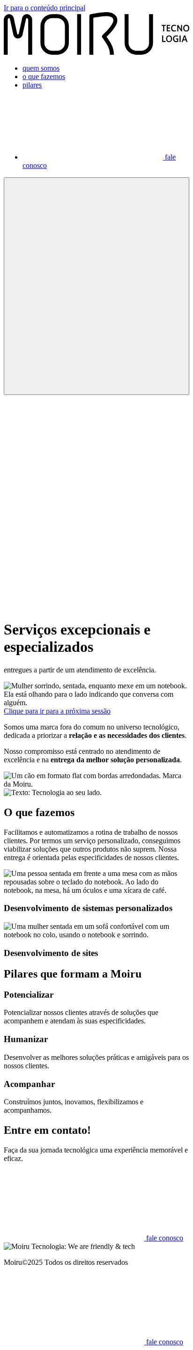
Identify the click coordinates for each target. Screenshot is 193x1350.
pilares (32, 85)
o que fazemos (43, 76)
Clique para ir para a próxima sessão (57, 711)
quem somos (40, 68)
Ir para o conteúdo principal (44, 8)
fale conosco (163, 1238)
